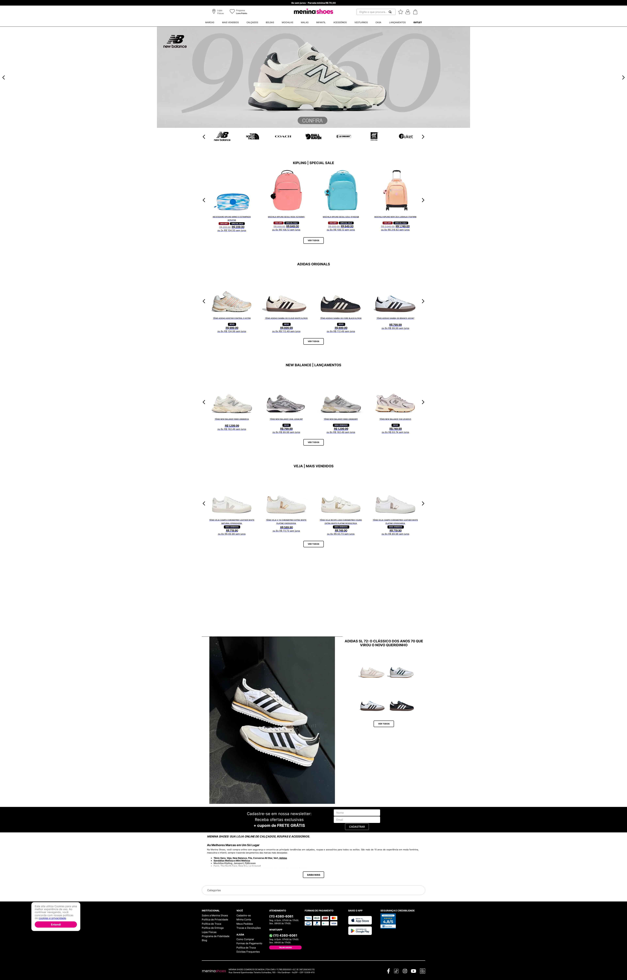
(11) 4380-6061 (281, 916)
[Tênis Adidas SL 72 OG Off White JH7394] (372, 666)
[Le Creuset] (222, 138)
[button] (218, 12)
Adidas (283, 858)
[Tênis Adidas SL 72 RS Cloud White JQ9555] (402, 666)
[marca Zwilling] (252, 139)
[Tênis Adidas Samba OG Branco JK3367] (372, 699)
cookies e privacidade (52, 918)
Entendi (56, 924)
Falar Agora (285, 947)
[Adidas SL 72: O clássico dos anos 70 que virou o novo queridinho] (272, 720)
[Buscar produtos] (391, 12)
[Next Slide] (623, 77)
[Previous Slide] (4, 77)
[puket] (283, 141)
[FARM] (313, 127)
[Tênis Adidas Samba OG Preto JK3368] (402, 699)
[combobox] (376, 12)
